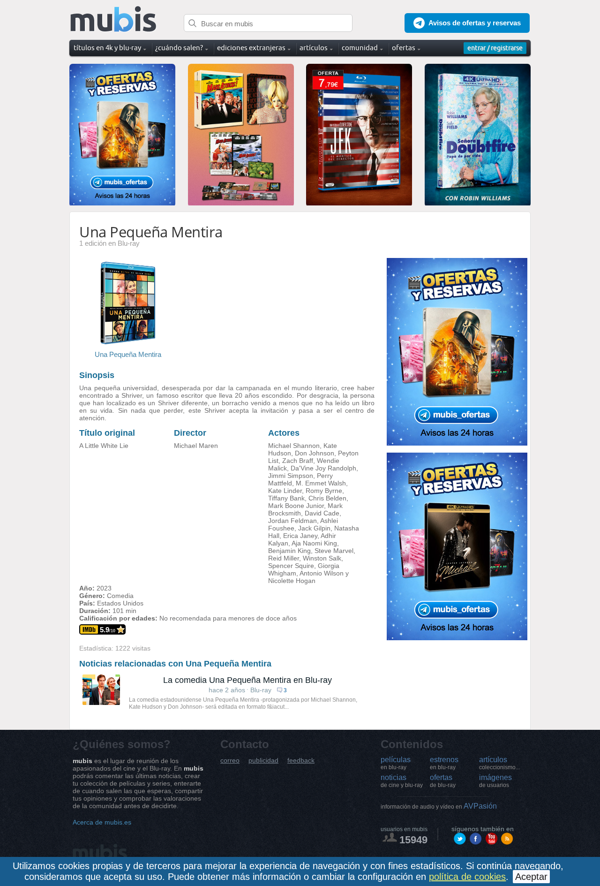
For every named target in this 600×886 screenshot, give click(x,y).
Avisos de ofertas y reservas (474, 23)
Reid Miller (283, 558)
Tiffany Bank (286, 498)
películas (396, 763)
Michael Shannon (294, 445)
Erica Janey (300, 535)
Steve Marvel (334, 550)
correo (230, 760)
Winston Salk (322, 558)
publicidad (263, 760)
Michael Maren (196, 445)
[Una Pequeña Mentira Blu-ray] (128, 341)
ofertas (443, 780)
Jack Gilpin (314, 528)
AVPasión (439, 806)
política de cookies (467, 876)
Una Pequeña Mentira (128, 354)
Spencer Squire (291, 565)
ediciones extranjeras (251, 48)
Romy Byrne (324, 490)
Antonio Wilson (322, 573)
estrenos (444, 763)
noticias (402, 780)
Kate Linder (285, 490)
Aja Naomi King (314, 543)
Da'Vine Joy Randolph (323, 468)
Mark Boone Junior (296, 505)
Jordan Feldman (292, 520)
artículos (499, 763)
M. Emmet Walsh (321, 483)
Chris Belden (327, 498)
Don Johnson (314, 453)
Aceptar (531, 876)
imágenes (495, 780)
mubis (113, 19)
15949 (413, 840)
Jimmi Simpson (290, 475)
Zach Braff (297, 460)
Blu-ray (260, 690)
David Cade (322, 513)
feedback (301, 760)
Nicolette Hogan (291, 580)
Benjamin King (289, 550)
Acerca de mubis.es (102, 822)
